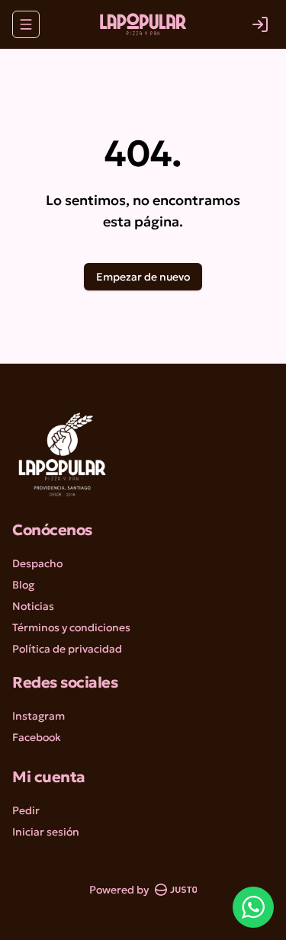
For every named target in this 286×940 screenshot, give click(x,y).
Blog (23, 585)
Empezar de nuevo (143, 277)
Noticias (33, 606)
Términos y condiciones (71, 627)
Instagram (38, 716)
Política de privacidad (67, 649)
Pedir (26, 810)
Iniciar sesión (45, 832)
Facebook (36, 737)
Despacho (37, 563)
